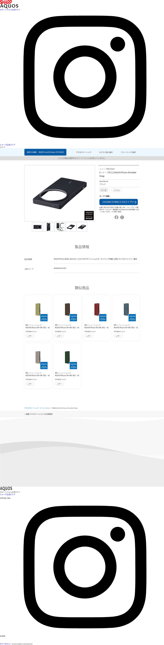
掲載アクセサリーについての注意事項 (39, 414)
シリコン (116, 190)
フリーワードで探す (128, 152)
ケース (103, 190)
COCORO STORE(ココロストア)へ (119, 202)
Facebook (117, 217)
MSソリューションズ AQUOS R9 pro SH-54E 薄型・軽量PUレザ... (38, 327)
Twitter (122, 217)
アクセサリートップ (83, 152)
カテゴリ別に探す (106, 152)
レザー (29, 336)
